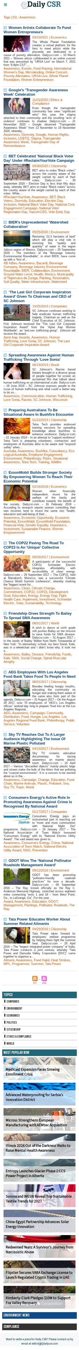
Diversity (28, 134)
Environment (60, 270)
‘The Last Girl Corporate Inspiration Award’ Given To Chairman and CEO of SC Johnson (37, 296)
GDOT (52, 901)
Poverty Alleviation (17, 76)
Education (36, 200)
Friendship (52, 654)
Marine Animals (25, 783)
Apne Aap (10, 337)
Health (38, 274)
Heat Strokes (60, 960)
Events (27, 68)
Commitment (13, 592)
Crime (55, 843)
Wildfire (56, 462)
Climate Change (43, 588)
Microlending (34, 72)
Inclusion (10, 138)
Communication (33, 396)
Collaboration (40, 270)
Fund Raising (42, 68)
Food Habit (41, 960)
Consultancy (58, 451)
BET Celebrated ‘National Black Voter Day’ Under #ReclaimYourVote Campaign (39, 158)
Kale (7, 658)
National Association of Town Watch (38, 844)
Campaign (37, 713)
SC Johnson (47, 341)
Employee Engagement (45, 454)
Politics (11, 1023)
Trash (20, 787)
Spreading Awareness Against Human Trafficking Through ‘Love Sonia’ (39, 357)
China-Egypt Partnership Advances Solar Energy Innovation (37, 1224)
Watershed (59, 281)
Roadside (60, 905)
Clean (26, 588)
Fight (62, 595)
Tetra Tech (29, 462)
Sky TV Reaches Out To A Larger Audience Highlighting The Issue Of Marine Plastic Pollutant (34, 738)
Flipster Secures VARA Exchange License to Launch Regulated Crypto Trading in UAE (39, 1275)
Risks (47, 458)
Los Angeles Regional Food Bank (35, 718)
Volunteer (23, 724)
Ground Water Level (18, 274)
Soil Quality (12, 281)
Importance (58, 525)
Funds (66, 654)
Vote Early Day (59, 212)
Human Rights (58, 134)
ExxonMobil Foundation (53, 521)
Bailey (26, 654)
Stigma (36, 138)
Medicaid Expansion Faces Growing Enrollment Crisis (33, 1072)
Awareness (12, 68)
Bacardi (41, 263)
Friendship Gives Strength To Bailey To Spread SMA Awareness (38, 615)
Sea (66, 783)
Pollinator (45, 905)
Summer (37, 964)
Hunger (35, 716)
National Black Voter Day (36, 204)
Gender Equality (36, 525)
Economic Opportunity (37, 517)
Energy (33, 595)
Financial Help (14, 525)
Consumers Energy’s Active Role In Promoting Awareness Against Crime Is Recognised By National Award (38, 802)
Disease (38, 654)
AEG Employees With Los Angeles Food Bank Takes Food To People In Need (39, 674)
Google (41, 134)
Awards (24, 337)
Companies (12, 1002)
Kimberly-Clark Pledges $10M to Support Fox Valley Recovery (38, 1300)
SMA (15, 658)
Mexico (50, 274)
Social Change (31, 658)
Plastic (42, 783)
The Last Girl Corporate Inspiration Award (37, 343)
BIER (25, 270)
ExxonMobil (26, 521)
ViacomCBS (38, 212)
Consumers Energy (35, 843)
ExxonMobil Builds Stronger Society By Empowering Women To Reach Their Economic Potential (38, 476)
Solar (19, 603)
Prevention (40, 850)
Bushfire (41, 451)
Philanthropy (32, 458)
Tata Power (53, 964)
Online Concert (56, 72)
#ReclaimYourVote (17, 197)
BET (53, 197)
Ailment (9, 960)
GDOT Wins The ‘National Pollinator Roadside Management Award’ (37, 863)
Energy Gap (48, 595)
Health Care (12, 599)
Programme (20, 964)
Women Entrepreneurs (37, 79)
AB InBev (10, 263)
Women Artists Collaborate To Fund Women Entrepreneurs (37, 30)
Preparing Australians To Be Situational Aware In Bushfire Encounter (39, 412)
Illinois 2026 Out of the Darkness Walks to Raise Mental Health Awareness (38, 1148)
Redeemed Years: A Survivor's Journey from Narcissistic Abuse (39, 1249)
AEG (7, 713)
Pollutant (55, 783)
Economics (13, 1016)
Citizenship (13, 1030)
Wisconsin (60, 399)
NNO (27, 850)
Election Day (54, 200)
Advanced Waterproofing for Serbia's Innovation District (34, 1097)
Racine (26, 399)
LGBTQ (23, 138)
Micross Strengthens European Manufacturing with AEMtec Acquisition (36, 1122)
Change (43, 779)
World (30, 787)
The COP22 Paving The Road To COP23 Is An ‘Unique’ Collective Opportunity (34, 547)
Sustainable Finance (35, 529)
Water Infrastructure (35, 281)
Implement (30, 599)
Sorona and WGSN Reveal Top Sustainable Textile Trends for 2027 (39, 1199)
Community (55, 713)
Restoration (60, 278)
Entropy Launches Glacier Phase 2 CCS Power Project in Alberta (35, 1173)
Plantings (30, 905)
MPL (7, 964)
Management (13, 905)
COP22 (29, 592)
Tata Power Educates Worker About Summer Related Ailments (37, 921)
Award (8, 901)
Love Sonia (28, 341)
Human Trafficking (59, 396)
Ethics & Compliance (18, 1037)
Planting (45, 278)
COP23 (41, 592)
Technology (53, 603)
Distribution (12, 716)
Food (25, 716)
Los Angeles (51, 716)
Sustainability (34, 603)
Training (43, 462)
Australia (10, 451)
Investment (12, 529)
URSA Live (39, 76)
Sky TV (9, 787)
